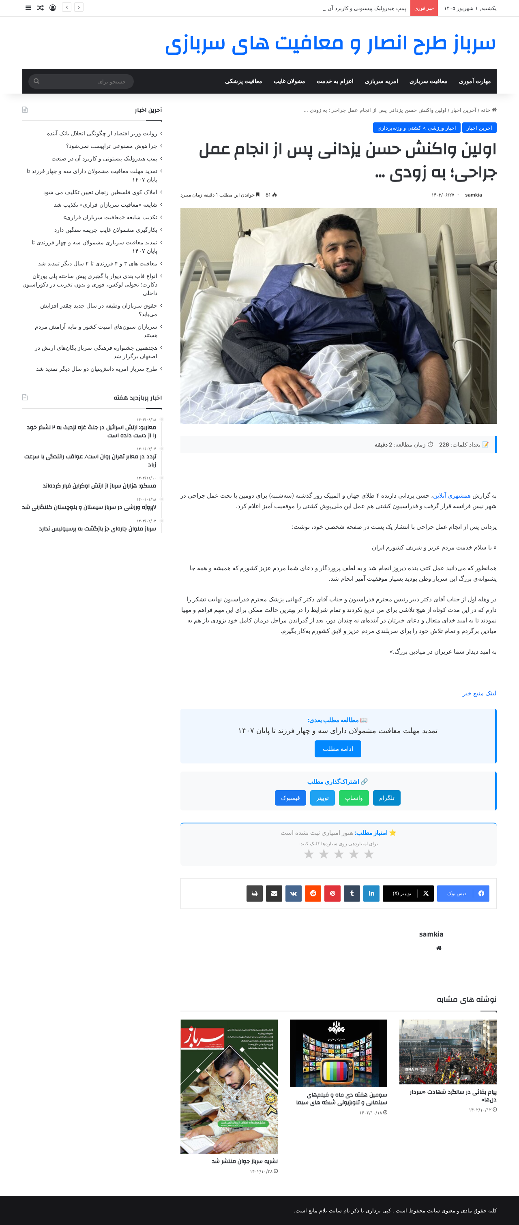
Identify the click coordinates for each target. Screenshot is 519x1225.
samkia (473, 195)
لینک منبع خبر (480, 693)
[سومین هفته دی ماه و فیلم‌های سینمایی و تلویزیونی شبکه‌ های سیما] (338, 1053)
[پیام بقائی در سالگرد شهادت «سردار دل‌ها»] (448, 1052)
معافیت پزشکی (243, 81)
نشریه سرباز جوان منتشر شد (245, 1161)
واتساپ (354, 797)
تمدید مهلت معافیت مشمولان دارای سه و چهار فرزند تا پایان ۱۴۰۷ (338, 730)
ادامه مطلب (338, 749)
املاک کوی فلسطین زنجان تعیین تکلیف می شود (100, 192)
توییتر (322, 797)
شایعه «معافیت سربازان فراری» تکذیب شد (105, 204)
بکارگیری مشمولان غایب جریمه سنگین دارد (105, 230)
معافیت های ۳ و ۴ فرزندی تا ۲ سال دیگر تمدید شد (97, 263)
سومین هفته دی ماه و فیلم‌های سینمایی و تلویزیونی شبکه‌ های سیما (341, 1099)
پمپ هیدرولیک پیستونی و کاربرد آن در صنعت (356, 8)
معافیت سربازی (429, 81)
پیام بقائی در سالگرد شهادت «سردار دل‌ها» (453, 1096)
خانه (486, 110)
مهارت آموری (475, 81)
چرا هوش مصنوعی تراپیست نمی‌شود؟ (111, 146)
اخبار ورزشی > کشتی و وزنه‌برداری (416, 127)
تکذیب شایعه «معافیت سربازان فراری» (110, 217)
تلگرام (387, 797)
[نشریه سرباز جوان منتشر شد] (229, 1087)
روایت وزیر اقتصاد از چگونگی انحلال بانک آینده (102, 133)
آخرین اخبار (463, 110)
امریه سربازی (381, 81)
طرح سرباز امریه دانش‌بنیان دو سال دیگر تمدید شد (96, 369)
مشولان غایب (289, 81)
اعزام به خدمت (335, 81)
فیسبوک (290, 797)
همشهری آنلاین (452, 495)
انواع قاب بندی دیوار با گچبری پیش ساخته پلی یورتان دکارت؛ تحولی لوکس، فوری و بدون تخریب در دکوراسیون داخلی (89, 284)
